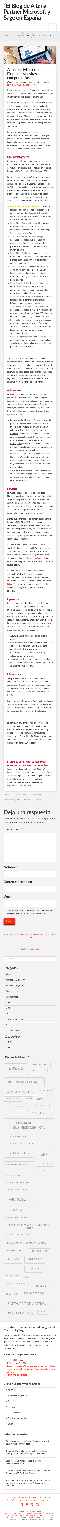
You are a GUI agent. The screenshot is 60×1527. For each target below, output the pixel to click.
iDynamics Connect (35, 558)
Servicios (11, 1407)
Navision (13, 1259)
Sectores (11, 1401)
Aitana (12, 85)
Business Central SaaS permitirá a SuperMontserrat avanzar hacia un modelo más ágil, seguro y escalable (29, 1483)
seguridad (12, 1294)
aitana (7, 794)
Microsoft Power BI (15, 1250)
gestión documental (14, 1176)
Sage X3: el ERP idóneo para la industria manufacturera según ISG (24, 1462)
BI (44, 1070)
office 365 (35, 1259)
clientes (28, 1098)
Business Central (24, 1082)
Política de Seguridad (36, 1501)
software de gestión (27, 1304)
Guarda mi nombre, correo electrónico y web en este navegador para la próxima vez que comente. (29, 912)
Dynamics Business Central (20, 1144)
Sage (28, 1277)
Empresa (11, 1424)
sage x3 (41, 1285)
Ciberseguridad (11, 997)
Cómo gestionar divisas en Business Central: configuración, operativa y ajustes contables (26, 1452)
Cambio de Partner (42, 1499)
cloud (40, 1099)
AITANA (11, 1390)
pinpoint (39, 799)
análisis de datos (40, 1064)
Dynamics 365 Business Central (29, 1125)
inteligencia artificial (19, 1182)
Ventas (42, 1312)
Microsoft (28, 799)
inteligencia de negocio (16, 1189)
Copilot (9, 1104)
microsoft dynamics (17, 1217)
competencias (37, 794)
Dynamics (9, 799)
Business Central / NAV (15, 980)
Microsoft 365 (15, 1210)
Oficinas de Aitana (18, 1497)
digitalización (39, 1106)
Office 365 (11, 584)
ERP (18, 799)
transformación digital (20, 1313)
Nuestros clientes (12, 1031)
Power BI (33, 1268)
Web (7, 897)
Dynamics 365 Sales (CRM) (16, 1515)
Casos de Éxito (14, 1413)
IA (6, 1025)
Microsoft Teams (39, 1251)
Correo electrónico (19, 882)
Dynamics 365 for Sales (18, 1137)
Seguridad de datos (34, 1293)
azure (36, 1070)
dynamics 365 (38, 1113)
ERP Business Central (19, 1164)
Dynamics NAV (19, 1153)
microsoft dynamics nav (27, 1242)
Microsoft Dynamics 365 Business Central (29, 1226)
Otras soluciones (12, 1036)
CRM (48, 794)
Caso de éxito (46, 1090)
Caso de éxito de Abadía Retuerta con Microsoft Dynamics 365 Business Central (28, 1472)
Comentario (13, 829)
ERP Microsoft (45, 1164)
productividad (12, 1276)
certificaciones (21, 794)
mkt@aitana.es (19, 1360)
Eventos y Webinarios (17, 1418)
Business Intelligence (14, 986)
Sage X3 (8, 1042)
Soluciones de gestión (17, 1396)
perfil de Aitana (31, 106)
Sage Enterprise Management (18, 1283)
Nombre (11, 867)
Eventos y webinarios (14, 1020)
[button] (52, 27)
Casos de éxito (11, 991)
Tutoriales (9, 1048)
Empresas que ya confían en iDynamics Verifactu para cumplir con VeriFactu (28, 1442)
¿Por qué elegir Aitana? (19, 1499)
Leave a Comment (27, 85)
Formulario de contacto (17, 1375)
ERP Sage (41, 1170)
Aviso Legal (18, 1501)
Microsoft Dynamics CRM (17, 1234)
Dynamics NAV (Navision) (44, 1513)
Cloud (7, 1003)
